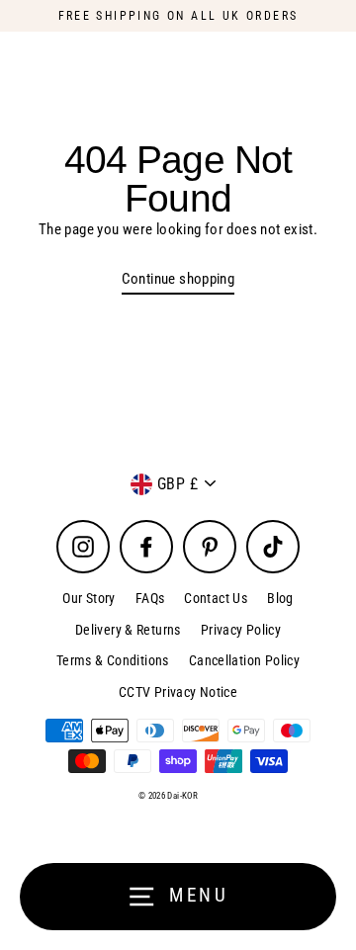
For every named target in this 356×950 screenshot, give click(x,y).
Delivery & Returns (128, 630)
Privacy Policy (241, 630)
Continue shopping (178, 279)
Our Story (88, 598)
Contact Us (215, 598)
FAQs (150, 598)
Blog (280, 598)
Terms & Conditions (112, 660)
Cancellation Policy (244, 660)
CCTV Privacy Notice (178, 692)
